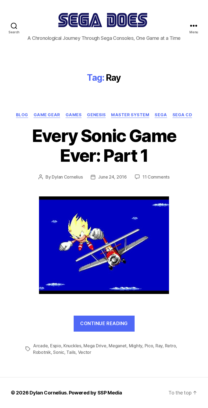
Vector (84, 352)
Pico (149, 345)
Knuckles (72, 345)
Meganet (117, 345)
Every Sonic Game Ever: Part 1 (104, 145)
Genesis (96, 114)
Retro (170, 345)
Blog (22, 114)
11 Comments (156, 177)
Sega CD (182, 114)
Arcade (40, 345)
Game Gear (47, 114)
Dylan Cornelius (67, 177)
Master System (130, 114)
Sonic (58, 352)
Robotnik (42, 352)
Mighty (135, 345)
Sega (161, 114)
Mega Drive (94, 345)
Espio (55, 345)
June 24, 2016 (112, 177)
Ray (158, 345)
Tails (71, 352)
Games (74, 114)
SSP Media (110, 393)
